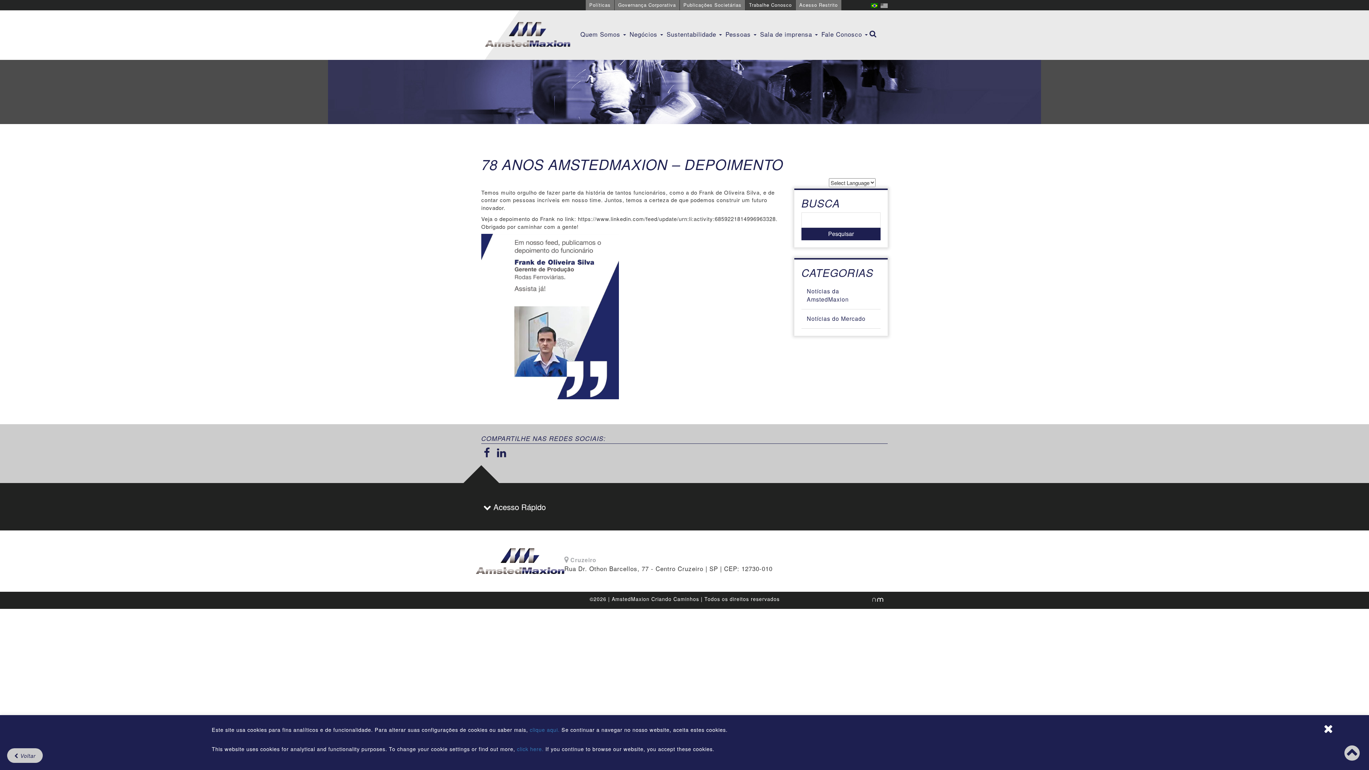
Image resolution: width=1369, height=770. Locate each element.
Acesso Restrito (818, 4)
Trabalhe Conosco (770, 4)
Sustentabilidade (692, 34)
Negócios (645, 34)
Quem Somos (601, 34)
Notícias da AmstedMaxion (828, 295)
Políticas (600, 4)
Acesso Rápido (518, 506)
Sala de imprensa (787, 34)
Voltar (27, 755)
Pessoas (739, 34)
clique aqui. (546, 729)
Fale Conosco (842, 34)
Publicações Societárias (712, 4)
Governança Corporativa (647, 4)
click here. (530, 749)
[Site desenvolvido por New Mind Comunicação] (874, 599)
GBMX (527, 35)
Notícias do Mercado (836, 318)
